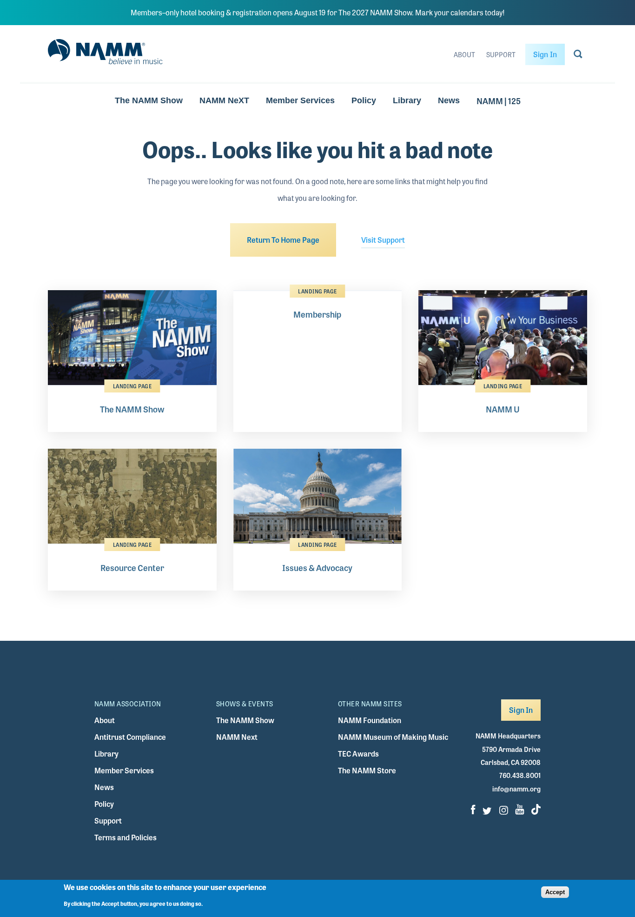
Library (407, 100)
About (464, 54)
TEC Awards (358, 753)
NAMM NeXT (224, 100)
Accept (555, 892)
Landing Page (132, 386)
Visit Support (383, 239)
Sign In (545, 54)
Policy (363, 100)
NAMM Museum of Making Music (393, 736)
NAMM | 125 (498, 100)
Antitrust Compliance (130, 736)
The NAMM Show (149, 100)
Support (501, 54)
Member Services (300, 100)
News (449, 100)
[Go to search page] (578, 56)
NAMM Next (237, 736)
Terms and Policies (125, 837)
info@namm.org (516, 788)
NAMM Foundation (369, 720)
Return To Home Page (283, 239)
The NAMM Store (367, 770)
